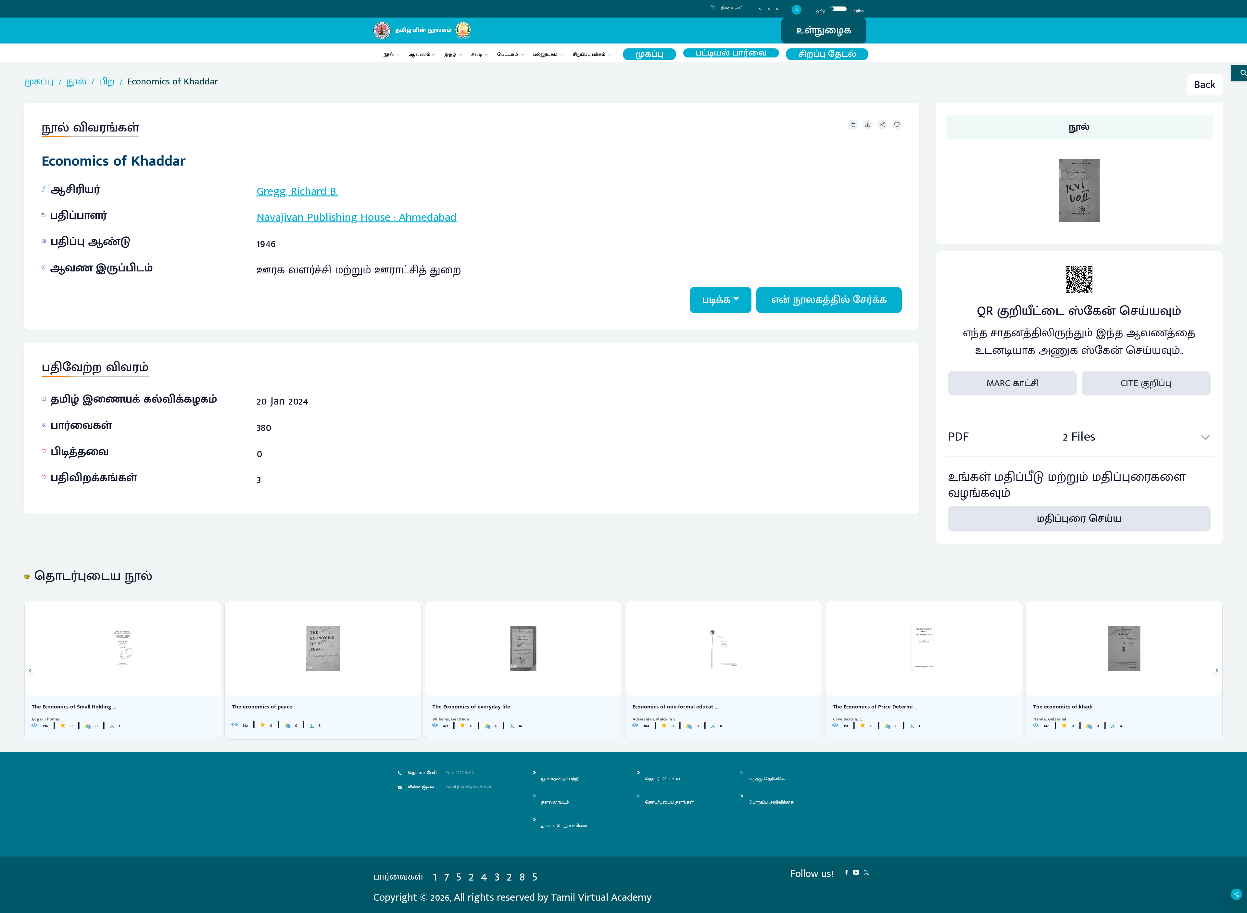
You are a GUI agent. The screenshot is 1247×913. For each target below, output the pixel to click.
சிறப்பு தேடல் (827, 54)
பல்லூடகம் (545, 54)
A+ (778, 9)
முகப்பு (650, 54)
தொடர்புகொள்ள (662, 778)
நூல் (389, 54)
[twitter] (869, 872)
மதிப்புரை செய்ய (1079, 519)
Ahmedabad (428, 217)
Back (1205, 85)
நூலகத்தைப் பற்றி (560, 778)
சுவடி (476, 54)
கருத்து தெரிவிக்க (767, 778)
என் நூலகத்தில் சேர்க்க (829, 300)
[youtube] (858, 872)
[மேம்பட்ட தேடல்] (1239, 73)
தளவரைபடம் (555, 802)
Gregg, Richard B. (297, 191)
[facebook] (849, 872)
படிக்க (716, 300)
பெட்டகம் (507, 54)
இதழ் (450, 54)
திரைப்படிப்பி (731, 8)
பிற (107, 81)
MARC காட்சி (1012, 383)
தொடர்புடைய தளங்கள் (669, 802)
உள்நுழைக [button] (823, 30)
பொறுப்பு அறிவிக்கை (771, 802)
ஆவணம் (420, 54)
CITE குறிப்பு (1146, 383)
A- (760, 9)
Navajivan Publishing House (324, 217)
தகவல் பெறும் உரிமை (564, 825)
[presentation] (30, 670)
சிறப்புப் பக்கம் (589, 54)
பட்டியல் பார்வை (731, 52)
